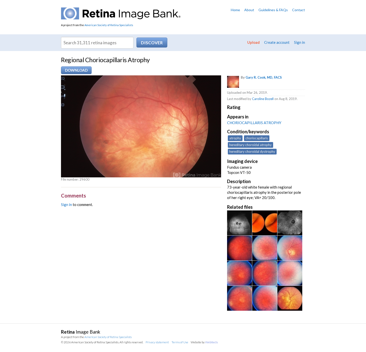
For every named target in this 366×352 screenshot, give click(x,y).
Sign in (299, 42)
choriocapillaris (256, 138)
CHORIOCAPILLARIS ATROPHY (254, 122)
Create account (277, 42)
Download (76, 70)
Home (235, 10)
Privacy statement (157, 342)
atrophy (235, 138)
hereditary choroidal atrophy (250, 145)
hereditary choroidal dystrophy (252, 151)
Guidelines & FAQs (273, 10)
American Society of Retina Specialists (108, 25)
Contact (298, 10)
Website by (204, 342)
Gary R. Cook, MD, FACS (263, 77)
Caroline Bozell (263, 99)
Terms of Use (180, 342)
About (249, 10)
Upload (253, 42)
